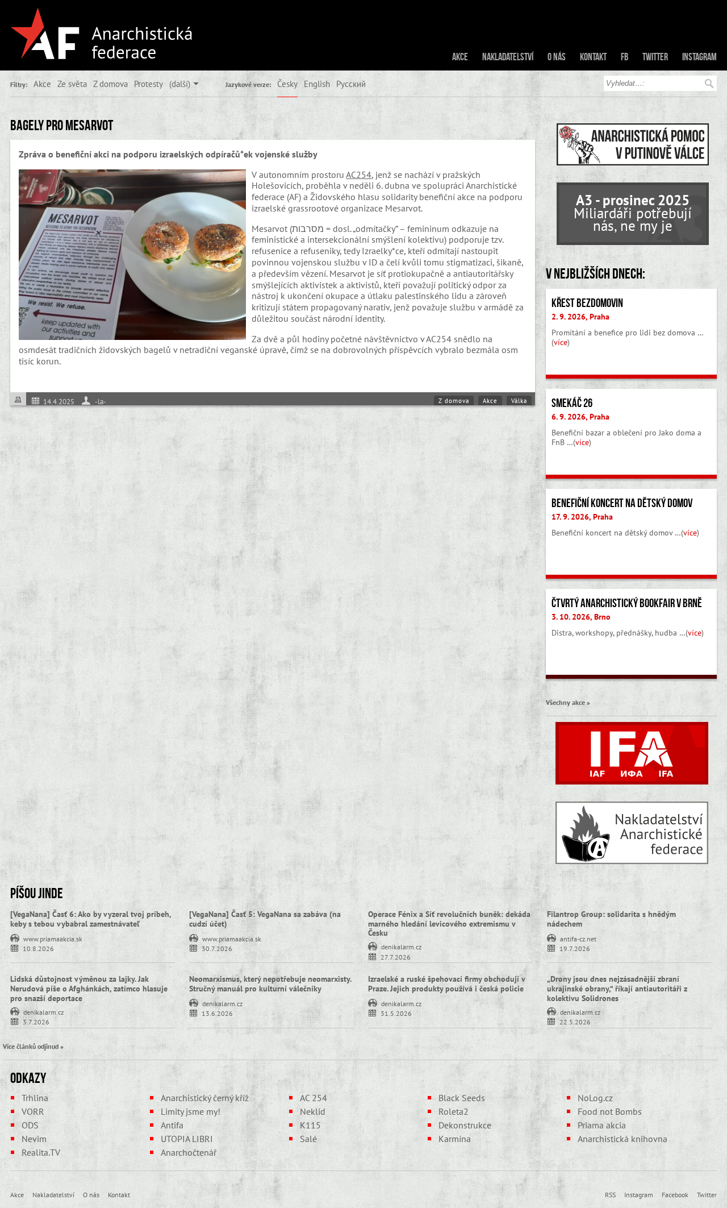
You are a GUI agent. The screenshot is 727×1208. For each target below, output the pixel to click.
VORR (33, 1111)
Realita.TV (41, 1152)
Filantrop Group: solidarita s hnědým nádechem (611, 919)
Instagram (699, 57)
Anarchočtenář (188, 1152)
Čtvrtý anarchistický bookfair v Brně (626, 603)
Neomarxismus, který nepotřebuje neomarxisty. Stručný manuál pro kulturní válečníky (270, 984)
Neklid (312, 1111)
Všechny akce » (568, 702)
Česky (287, 83)
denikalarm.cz (401, 946)
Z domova (110, 83)
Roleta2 (453, 1111)
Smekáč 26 (571, 403)
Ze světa (72, 83)
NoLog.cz (595, 1097)
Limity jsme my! (190, 1111)
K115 (310, 1125)
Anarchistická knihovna (622, 1138)
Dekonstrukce (464, 1125)
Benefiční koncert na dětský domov (621, 503)
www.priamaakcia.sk (52, 938)
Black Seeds (461, 1097)
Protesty (148, 83)
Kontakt (593, 57)
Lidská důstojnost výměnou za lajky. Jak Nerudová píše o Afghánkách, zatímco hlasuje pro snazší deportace (89, 988)
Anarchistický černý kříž (205, 1097)
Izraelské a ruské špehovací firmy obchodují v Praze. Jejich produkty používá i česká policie (446, 984)
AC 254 (313, 1097)
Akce (460, 57)
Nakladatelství (507, 57)
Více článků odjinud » (33, 1046)
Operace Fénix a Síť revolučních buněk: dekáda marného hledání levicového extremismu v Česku (449, 924)
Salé (308, 1138)
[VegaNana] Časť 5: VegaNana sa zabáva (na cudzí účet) (265, 919)
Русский (351, 83)
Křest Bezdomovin (587, 303)
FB (624, 57)
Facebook (675, 1194)
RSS (610, 1194)
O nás (557, 57)
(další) (179, 83)
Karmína (454, 1138)
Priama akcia (602, 1125)
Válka (519, 401)
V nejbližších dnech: (595, 273)
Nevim (34, 1138)
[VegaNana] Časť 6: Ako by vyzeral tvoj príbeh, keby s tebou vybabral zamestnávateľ (90, 919)
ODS (30, 1125)
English (317, 83)
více (560, 342)
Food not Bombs (610, 1111)
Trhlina (35, 1097)
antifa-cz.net (578, 938)
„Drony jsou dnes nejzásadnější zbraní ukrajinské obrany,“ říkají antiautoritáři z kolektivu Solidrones (617, 988)
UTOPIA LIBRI (187, 1138)
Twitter (655, 57)
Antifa (172, 1125)
